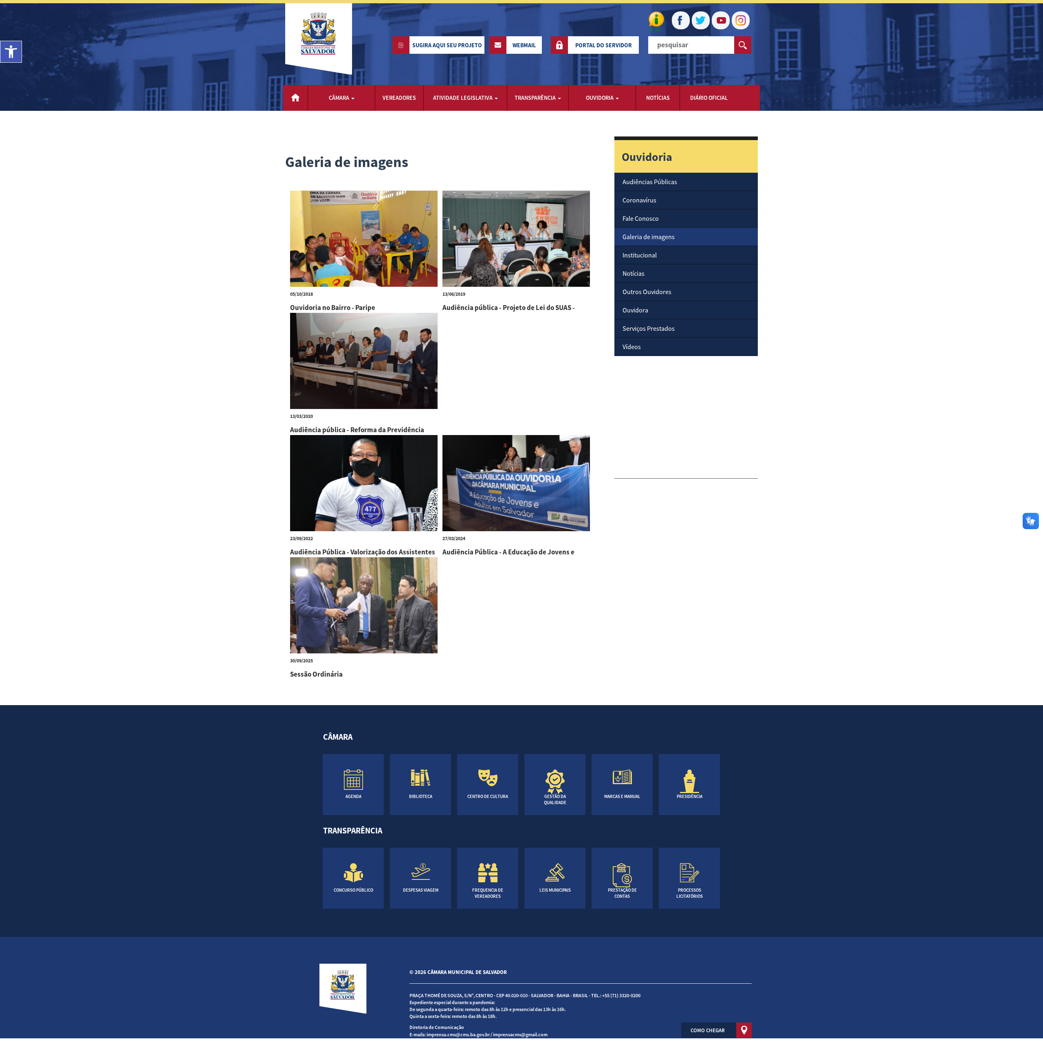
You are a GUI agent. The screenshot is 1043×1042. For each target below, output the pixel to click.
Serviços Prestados (649, 328)
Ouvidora (635, 310)
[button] (11, 52)
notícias (658, 97)
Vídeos (632, 347)
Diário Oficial (709, 97)
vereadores (399, 97)
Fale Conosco (641, 218)
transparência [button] (536, 97)
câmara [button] (339, 97)
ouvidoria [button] (600, 97)
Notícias (634, 273)
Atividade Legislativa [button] (463, 97)
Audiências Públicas (650, 182)
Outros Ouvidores (647, 292)
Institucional (640, 255)
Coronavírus (639, 200)
